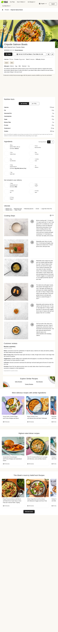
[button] (43, 4)
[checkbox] (4, 50)
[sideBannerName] (29, 86)
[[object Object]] (48, 54)
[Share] (52, 54)
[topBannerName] (29, 16)
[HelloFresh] (4, 2)
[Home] (2, 10)
